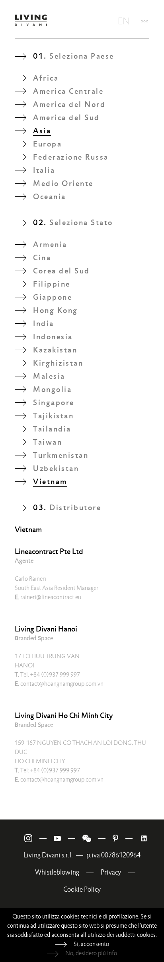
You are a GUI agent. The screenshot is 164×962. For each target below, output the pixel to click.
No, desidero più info (91, 953)
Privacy (111, 872)
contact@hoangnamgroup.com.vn (59, 683)
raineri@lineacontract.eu (48, 597)
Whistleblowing (57, 872)
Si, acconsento (91, 944)
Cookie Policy (82, 889)
